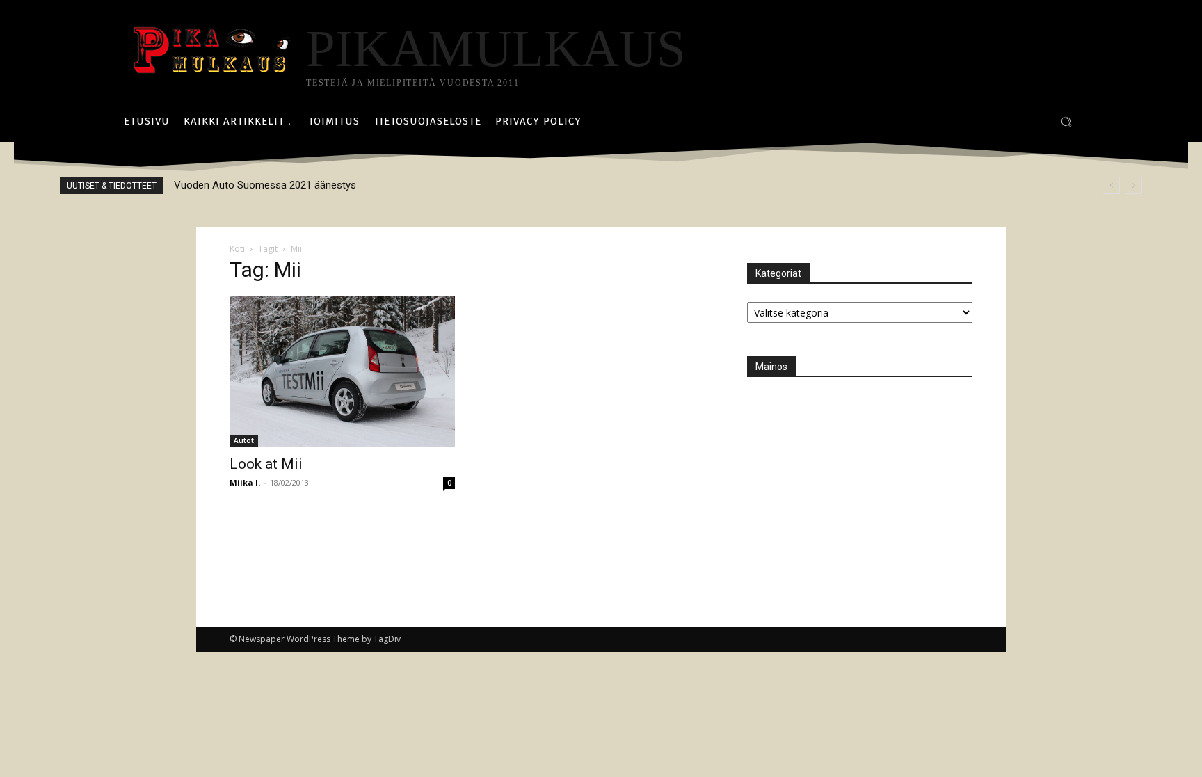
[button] (1066, 122)
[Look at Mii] (342, 371)
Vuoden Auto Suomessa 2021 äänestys (265, 185)
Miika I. (245, 482)
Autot (244, 440)
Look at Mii (266, 464)
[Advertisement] (851, 482)
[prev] (1111, 185)
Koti (237, 249)
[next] (1133, 185)
